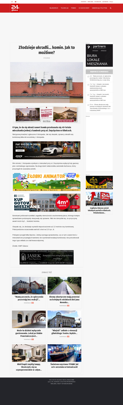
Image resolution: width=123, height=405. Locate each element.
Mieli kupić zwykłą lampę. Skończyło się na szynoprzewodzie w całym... (29, 367)
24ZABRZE (105, 1)
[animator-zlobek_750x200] (46, 182)
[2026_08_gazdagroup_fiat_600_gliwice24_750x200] (46, 150)
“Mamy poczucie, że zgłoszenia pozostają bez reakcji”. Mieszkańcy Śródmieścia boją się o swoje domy (100, 78)
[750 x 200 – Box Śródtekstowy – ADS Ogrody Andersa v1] (46, 202)
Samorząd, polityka (99, 8)
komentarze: (29, 303)
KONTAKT (83, 1)
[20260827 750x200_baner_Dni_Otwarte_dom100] (46, 114)
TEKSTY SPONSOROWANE (64, 383)
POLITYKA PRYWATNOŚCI (68, 381)
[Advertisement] (61, 26)
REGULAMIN (70, 379)
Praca (111, 1)
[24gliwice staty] (99, 203)
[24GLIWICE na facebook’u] (12, 2)
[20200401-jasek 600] (47, 257)
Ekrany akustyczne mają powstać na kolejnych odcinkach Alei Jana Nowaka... (64, 300)
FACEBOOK (97, 1)
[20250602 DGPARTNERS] (99, 55)
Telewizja (64, 8)
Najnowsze (54, 8)
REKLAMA (90, 1)
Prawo (73, 8)
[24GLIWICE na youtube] (15, 2)
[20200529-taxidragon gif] (99, 182)
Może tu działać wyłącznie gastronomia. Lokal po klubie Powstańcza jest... (28, 333)
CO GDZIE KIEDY (84, 8)
